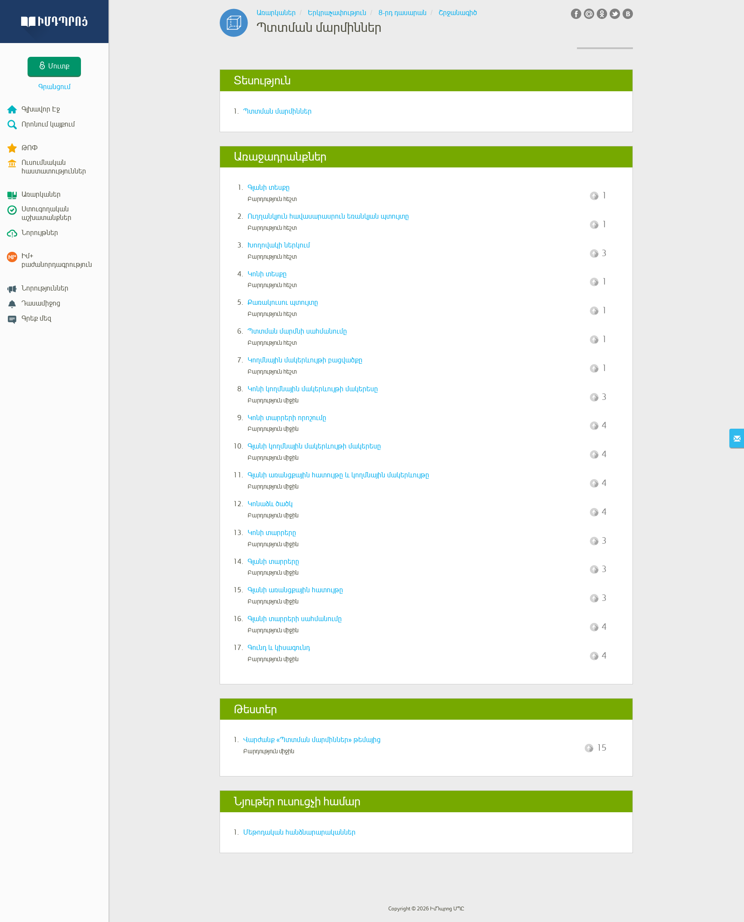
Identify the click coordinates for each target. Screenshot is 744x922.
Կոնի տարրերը (272, 533)
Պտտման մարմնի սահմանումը (297, 331)
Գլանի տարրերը (273, 561)
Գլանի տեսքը (269, 187)
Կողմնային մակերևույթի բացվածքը (305, 360)
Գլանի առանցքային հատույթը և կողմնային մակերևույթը (338, 475)
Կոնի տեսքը (267, 274)
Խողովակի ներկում (279, 245)
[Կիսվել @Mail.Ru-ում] (589, 14)
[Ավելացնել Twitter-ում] (615, 14)
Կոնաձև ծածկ (270, 504)
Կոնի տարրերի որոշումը (287, 418)
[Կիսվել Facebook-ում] (576, 14)
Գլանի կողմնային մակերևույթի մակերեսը (314, 446)
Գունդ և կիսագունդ (279, 648)
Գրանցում (54, 87)
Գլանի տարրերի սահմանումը (295, 619)
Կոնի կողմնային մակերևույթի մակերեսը (313, 389)
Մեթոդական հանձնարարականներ (299, 832)
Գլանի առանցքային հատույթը (295, 590)
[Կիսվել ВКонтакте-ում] (628, 14)
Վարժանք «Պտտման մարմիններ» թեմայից (312, 740)
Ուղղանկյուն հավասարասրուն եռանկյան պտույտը (328, 216)
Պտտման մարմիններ (277, 111)
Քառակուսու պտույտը (283, 302)
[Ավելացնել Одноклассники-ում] (602, 14)
